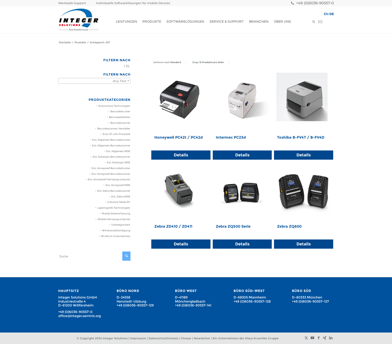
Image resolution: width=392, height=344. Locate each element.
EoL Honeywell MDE (118, 185)
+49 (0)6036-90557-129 (135, 305)
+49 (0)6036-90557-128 (252, 301)
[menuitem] (73, 3)
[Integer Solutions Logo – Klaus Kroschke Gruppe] (78, 19)
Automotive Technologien (114, 105)
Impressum (138, 338)
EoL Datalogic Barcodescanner (111, 156)
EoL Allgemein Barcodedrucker (111, 139)
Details (181, 155)
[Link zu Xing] (325, 338)
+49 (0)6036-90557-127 (310, 301)
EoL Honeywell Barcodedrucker (111, 168)
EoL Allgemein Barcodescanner (111, 145)
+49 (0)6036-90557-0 (315, 3)
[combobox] (94, 81)
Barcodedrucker (120, 111)
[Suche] (312, 22)
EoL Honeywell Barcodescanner (110, 173)
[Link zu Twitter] (306, 338)
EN (326, 14)
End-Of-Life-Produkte (116, 134)
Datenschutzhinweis (163, 338)
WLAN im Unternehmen (115, 236)
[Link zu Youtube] (312, 338)
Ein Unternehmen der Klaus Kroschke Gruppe (246, 338)
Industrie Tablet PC (118, 202)
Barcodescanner (120, 122)
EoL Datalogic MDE (118, 162)
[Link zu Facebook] (318, 338)
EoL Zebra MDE (120, 196)
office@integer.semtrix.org (79, 316)
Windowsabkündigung (116, 230)
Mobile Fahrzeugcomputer (114, 219)
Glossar (186, 338)
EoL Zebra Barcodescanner (113, 190)
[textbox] (94, 81)
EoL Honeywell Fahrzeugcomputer (109, 179)
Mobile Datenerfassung (116, 213)
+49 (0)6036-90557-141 (193, 305)
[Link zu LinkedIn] (331, 338)
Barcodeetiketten (119, 117)
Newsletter (202, 338)
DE (331, 14)
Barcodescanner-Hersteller (113, 128)
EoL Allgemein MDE (118, 151)
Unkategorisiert (120, 224)
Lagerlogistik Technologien (113, 207)
